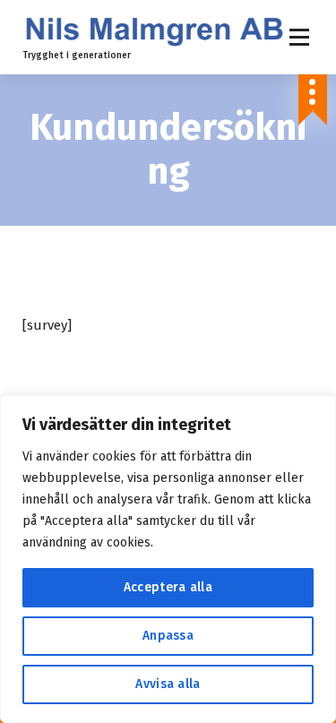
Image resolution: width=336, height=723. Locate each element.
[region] (168, 559)
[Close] (317, 410)
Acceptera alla (168, 587)
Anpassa (168, 635)
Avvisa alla (167, 684)
